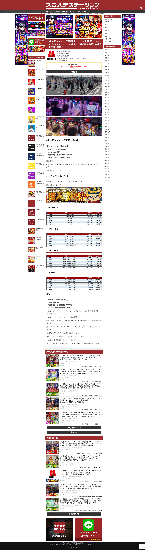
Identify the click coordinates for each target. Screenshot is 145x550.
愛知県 (107, 109)
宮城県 (107, 61)
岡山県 (107, 140)
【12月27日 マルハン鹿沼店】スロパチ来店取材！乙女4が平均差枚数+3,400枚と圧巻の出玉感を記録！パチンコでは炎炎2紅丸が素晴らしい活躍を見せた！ (81, 400)
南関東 (107, 27)
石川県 (107, 100)
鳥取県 (107, 134)
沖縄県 (107, 180)
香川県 (107, 149)
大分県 (107, 171)
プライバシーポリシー (80, 544)
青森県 (107, 52)
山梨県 (107, 89)
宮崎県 (107, 174)
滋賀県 (107, 117)
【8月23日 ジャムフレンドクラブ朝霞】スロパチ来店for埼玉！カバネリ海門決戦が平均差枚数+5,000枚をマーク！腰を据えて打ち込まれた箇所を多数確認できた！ (81, 444)
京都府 (107, 120)
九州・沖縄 (108, 42)
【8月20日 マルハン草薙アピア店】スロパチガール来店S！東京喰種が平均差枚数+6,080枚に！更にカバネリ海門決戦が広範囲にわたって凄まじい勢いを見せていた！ (80, 501)
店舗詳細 (74, 72)
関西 (106, 36)
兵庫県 (107, 126)
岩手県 (107, 55)
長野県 (107, 92)
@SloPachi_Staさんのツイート (36, 276)
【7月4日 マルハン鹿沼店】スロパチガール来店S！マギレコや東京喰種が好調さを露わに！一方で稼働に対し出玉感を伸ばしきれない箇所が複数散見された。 (80, 357)
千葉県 (107, 80)
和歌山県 (107, 132)
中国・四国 (108, 39)
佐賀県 (107, 163)
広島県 (107, 143)
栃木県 (107, 72)
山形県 (107, 63)
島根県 (107, 137)
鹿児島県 (107, 177)
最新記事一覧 (74, 514)
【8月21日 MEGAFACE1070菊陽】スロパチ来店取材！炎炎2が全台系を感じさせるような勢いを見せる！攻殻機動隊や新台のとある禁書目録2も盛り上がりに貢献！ (80, 486)
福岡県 (107, 160)
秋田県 (107, 58)
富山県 (107, 97)
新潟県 (107, 95)
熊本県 (107, 169)
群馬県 (107, 75)
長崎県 (107, 166)
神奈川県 (107, 86)
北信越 (107, 30)
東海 (106, 33)
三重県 (107, 115)
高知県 (107, 157)
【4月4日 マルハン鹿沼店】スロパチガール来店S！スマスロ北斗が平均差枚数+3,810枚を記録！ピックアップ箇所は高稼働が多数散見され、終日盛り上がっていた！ (81, 386)
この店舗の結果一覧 (74, 428)
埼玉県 (107, 78)
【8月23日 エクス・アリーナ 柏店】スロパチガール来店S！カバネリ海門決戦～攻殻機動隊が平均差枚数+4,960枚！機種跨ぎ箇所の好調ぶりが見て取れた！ (80, 458)
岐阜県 (107, 112)
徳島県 (107, 154)
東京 (106, 24)
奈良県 (107, 129)
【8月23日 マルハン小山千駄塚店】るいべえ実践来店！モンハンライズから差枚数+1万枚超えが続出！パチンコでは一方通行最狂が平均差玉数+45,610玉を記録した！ (81, 472)
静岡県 (107, 106)
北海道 (107, 49)
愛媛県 (107, 152)
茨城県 (107, 69)
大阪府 (107, 123)
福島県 (107, 66)
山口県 (107, 146)
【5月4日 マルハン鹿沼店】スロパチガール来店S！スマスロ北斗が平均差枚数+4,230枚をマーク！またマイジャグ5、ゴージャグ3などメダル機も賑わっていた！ (80, 371)
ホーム (41, 13)
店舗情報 (74, 432)
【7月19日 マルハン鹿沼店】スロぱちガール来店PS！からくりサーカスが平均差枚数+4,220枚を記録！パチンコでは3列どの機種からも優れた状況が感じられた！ (81, 414)
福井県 (107, 103)
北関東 (107, 22)
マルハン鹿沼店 (47, 13)
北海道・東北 (108, 19)
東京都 (107, 83)
